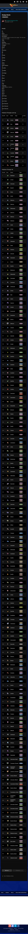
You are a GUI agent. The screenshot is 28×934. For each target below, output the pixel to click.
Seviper (12, 434)
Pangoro (12, 656)
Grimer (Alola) (13, 837)
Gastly (11, 298)
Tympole (12, 533)
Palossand (12, 738)
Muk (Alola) (12, 841)
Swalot (11, 140)
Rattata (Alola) (13, 824)
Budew (11, 463)
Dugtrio (12, 265)
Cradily (11, 450)
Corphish (12, 438)
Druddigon (12, 615)
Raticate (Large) (13, 833)
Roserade (12, 467)
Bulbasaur (12, 175)
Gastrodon (12, 475)
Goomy (11, 685)
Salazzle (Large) (13, 857)
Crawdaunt (12, 442)
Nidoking (12, 220)
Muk (11, 124)
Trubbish (12, 152)
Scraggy (12, 570)
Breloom (12, 409)
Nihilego (12, 742)
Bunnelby (12, 644)
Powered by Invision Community (14, 930)
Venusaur (12, 183)
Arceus (11, 520)
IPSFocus (11, 928)
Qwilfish (12, 381)
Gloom (11, 237)
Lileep (11, 446)
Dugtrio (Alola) (13, 853)
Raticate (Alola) (13, 829)
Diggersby (12, 648)
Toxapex (12, 714)
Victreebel (12, 278)
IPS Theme (6, 928)
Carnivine (12, 504)
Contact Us (12, 929)
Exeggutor (12, 315)
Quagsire (12, 364)
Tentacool (12, 282)
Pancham (12, 652)
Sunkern (12, 352)
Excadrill (12, 529)
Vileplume (12, 241)
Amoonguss (12, 590)
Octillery (12, 389)
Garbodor (12, 582)
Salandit (12, 726)
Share (7, 870)
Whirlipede (12, 549)
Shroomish (12, 405)
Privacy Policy (21, 928)
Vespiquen (12, 471)
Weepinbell (12, 274)
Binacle (11, 660)
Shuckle (12, 385)
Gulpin (11, 136)
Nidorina (12, 204)
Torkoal (12, 430)
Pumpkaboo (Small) (14, 792)
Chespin (12, 631)
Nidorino (12, 216)
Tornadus (12, 619)
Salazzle (12, 730)
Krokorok (12, 561)
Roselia (11, 418)
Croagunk (12, 496)
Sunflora (12, 356)
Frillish (11, 594)
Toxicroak (12, 500)
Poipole (12, 751)
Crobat (11, 344)
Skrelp (11, 161)
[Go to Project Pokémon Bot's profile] (3, 21)
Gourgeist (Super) (14, 812)
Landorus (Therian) (14, 771)
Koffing (11, 128)
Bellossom (12, 348)
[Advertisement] (14, 910)
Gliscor (11, 512)
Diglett (11, 261)
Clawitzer (12, 681)
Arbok (11, 196)
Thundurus (12, 623)
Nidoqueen (12, 208)
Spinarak (12, 335)
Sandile (12, 557)
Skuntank (12, 483)
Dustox (11, 401)
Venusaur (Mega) (14, 779)
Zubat (11, 224)
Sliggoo (12, 689)
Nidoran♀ (12, 200)
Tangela (12, 327)
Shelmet (12, 603)
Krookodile (12, 566)
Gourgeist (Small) (14, 804)
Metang (12, 455)
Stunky (11, 479)
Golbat (11, 228)
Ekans (11, 191)
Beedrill (12, 187)
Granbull (12, 376)
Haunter (12, 302)
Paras (11, 245)
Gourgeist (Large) (14, 808)
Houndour (12, 393)
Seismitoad (12, 541)
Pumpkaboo (12, 697)
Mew (11, 331)
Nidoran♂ (12, 212)
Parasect (12, 249)
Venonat (12, 253)
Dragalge (12, 165)
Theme (15, 928)
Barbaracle (12, 664)
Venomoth (12, 257)
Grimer (11, 120)
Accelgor (12, 607)
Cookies (16, 929)
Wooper (12, 360)
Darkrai (11, 516)
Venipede (12, 545)
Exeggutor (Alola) (14, 845)
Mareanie (12, 709)
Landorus (12, 627)
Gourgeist (12, 701)
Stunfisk (12, 611)
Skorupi (12, 487)
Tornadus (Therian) (14, 763)
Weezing (12, 132)
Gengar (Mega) (13, 775)
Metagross (12, 459)
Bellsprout (12, 270)
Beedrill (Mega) (13, 820)
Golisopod (12, 734)
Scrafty (11, 574)
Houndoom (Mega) (14, 783)
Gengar (12, 307)
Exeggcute (12, 311)
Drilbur (11, 524)
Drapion (12, 492)
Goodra (12, 693)
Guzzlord (12, 746)
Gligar (11, 368)
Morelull (12, 718)
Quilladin (12, 635)
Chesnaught (13, 640)
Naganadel (12, 755)
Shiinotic (12, 722)
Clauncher (12, 677)
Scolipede (12, 553)
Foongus (12, 586)
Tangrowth (12, 508)
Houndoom (12, 397)
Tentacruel (12, 286)
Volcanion (12, 705)
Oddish (11, 233)
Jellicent (12, 598)
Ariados (12, 339)
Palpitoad (12, 537)
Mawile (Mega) (13, 787)
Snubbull (12, 372)
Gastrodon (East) (14, 759)
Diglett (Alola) (13, 849)
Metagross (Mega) (14, 816)
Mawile (11, 413)
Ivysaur (11, 179)
